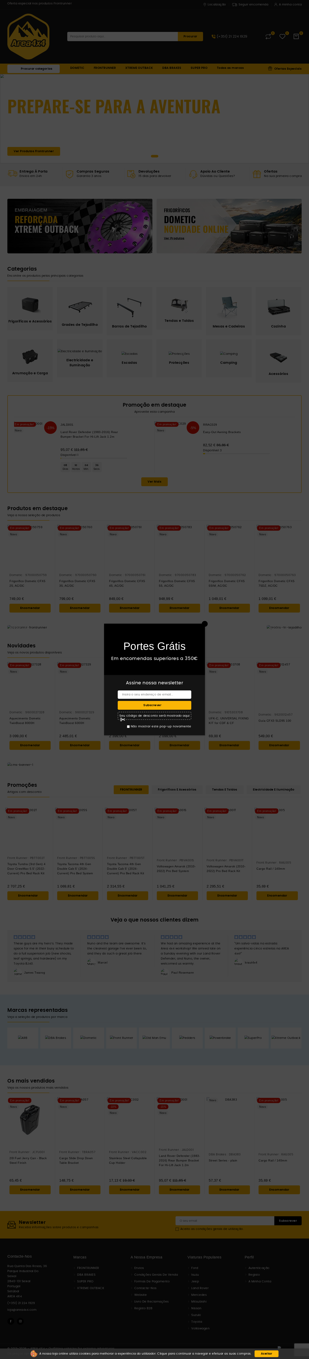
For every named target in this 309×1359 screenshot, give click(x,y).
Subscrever (154, 705)
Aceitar (266, 1353)
